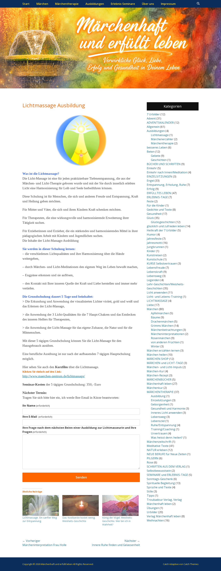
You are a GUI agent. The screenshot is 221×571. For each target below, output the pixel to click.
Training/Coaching (163, 429)
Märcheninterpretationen (167, 334)
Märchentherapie (67, 4)
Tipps (150, 495)
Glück (150, 218)
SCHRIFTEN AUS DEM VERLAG (166, 466)
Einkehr (152, 168)
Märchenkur (155, 388)
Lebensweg (154, 276)
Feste (150, 201)
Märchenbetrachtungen (166, 330)
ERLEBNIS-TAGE (157, 197)
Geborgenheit (160, 404)
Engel (150, 181)
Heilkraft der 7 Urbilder (162, 230)
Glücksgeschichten (163, 222)
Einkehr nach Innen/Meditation (167, 172)
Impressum (168, 4)
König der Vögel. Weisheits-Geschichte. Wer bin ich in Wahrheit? (117, 521)
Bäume (155, 317)
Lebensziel (158, 421)
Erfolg (151, 189)
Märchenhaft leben (159, 384)
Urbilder (152, 512)
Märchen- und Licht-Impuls (164, 367)
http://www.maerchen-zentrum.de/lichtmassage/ (53, 376)
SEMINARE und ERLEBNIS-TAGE (167, 475)
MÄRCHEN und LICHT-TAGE (165, 363)
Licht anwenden (157, 292)
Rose (150, 462)
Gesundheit (154, 214)
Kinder (151, 251)
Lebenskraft (155, 272)
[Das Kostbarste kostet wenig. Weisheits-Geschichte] (80, 505)
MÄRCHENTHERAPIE (160, 392)
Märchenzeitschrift (159, 442)
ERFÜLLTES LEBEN (159, 193)
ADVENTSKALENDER (160, 122)
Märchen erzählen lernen (163, 350)
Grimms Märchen (162, 326)
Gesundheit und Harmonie (168, 408)
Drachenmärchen (162, 321)
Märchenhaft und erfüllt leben (57, 564)
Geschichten (159, 160)
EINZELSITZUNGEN (159, 176)
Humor (151, 234)
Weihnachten (155, 520)
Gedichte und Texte (159, 210)
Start (26, 4)
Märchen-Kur (155, 371)
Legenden (153, 280)
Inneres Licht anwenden (166, 413)
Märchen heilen (157, 355)
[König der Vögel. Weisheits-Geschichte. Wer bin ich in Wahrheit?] (120, 505)
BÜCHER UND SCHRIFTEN (164, 164)
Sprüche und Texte (159, 487)
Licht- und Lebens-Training (164, 297)
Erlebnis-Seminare (123, 4)
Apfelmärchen (160, 313)
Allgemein (153, 127)
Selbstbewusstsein (159, 471)
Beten (151, 151)
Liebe (150, 305)
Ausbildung (158, 396)
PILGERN (152, 458)
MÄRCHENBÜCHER (159, 379)
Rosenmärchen (160, 338)
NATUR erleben (157, 450)
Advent (151, 118)
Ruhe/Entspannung (163, 425)
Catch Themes (191, 564)
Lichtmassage (160, 135)
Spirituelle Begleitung (161, 483)
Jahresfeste (154, 239)
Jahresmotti (154, 243)
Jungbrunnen (155, 247)
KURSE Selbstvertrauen (162, 263)
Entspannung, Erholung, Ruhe (166, 185)
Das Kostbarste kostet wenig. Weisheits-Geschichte (78, 519)
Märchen (42, 4)
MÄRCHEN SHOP (158, 359)
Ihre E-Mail (37, 417)
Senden (81, 477)
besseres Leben (157, 147)
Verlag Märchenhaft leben (164, 516)
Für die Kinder (156, 205)
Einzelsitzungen (161, 400)
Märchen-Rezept (157, 375)
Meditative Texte (158, 446)
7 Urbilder (153, 114)
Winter (155, 346)
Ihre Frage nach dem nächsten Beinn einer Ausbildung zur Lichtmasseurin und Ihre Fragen (79, 430)
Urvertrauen (159, 433)
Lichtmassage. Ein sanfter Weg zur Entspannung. (39, 519)
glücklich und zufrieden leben (166, 226)
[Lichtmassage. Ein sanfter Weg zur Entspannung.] (40, 505)
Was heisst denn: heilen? (166, 437)
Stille (150, 491)
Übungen (153, 508)
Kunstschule (155, 259)
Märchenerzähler (162, 139)
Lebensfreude (156, 268)
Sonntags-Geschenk (160, 479)
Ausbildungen (94, 4)
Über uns (148, 4)
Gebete (155, 156)
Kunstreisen (154, 255)
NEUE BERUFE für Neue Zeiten (166, 454)
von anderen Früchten (165, 342)
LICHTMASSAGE (157, 301)
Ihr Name (36, 405)
